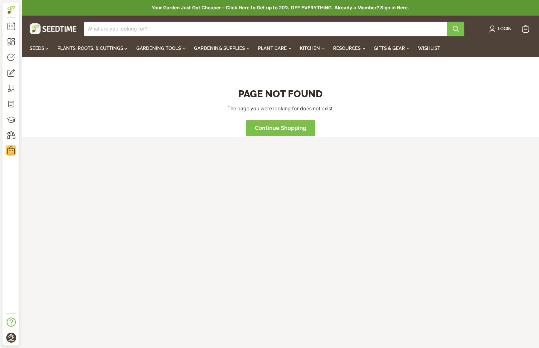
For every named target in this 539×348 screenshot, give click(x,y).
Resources (347, 48)
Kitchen (310, 48)
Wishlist (429, 48)
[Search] (455, 29)
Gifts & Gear (390, 48)
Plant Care (273, 48)
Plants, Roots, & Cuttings (90, 48)
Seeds (38, 48)
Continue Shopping (280, 128)
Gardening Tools (159, 48)
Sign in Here (394, 8)
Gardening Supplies (220, 48)
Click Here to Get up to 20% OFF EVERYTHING (279, 8)
